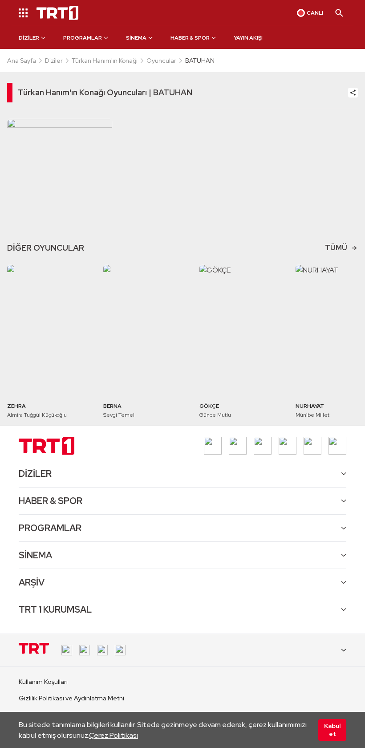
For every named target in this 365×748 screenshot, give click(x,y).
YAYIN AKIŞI (248, 37)
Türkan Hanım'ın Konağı (105, 61)
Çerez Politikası (113, 735)
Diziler (54, 61)
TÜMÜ (336, 247)
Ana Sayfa (21, 61)
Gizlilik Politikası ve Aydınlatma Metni (71, 698)
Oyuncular (161, 61)
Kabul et (332, 730)
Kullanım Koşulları (43, 682)
